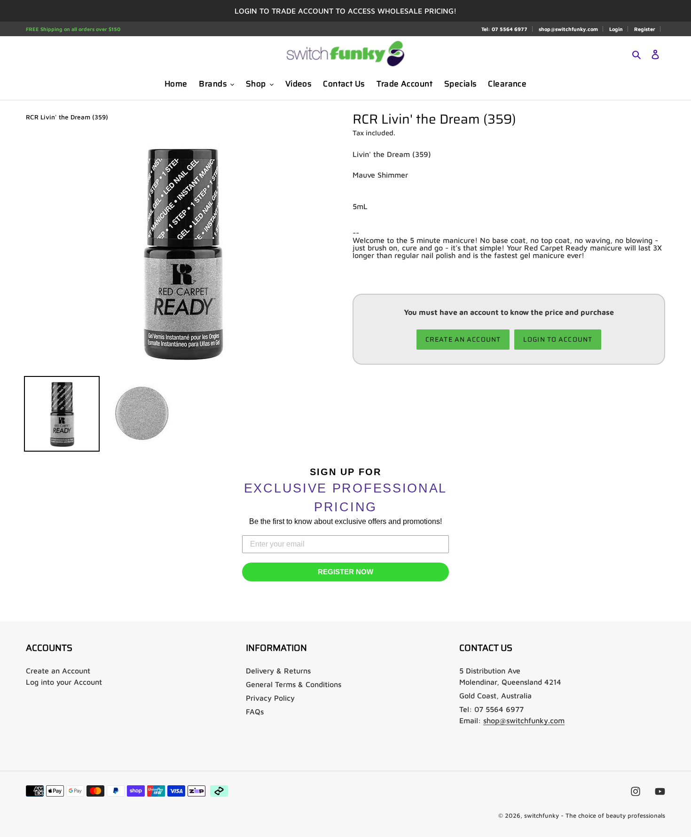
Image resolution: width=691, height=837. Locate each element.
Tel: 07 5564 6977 (504, 28)
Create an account (463, 339)
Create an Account (58, 670)
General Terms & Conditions (293, 684)
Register (644, 28)
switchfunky (541, 815)
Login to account (557, 339)
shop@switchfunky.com (568, 28)
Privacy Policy (270, 698)
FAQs (255, 711)
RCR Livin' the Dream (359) (67, 117)
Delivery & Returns (278, 670)
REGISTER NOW (345, 572)
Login (616, 28)
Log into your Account (64, 682)
